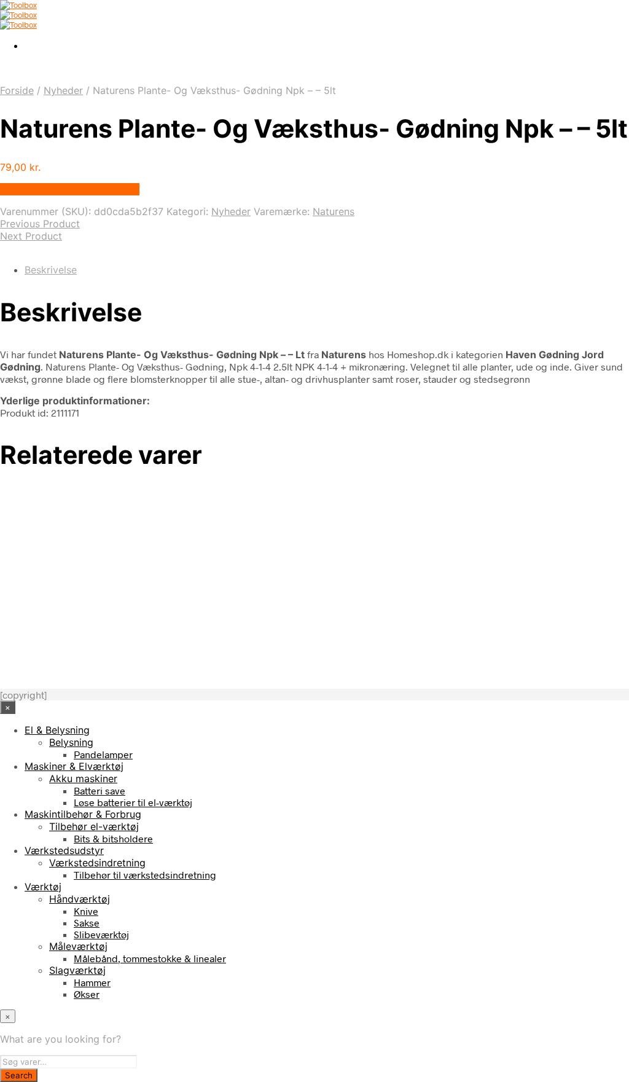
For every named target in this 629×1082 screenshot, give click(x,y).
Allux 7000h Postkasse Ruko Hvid (114, 513)
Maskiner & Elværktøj (74, 766)
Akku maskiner (83, 778)
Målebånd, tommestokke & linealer (150, 958)
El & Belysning (57, 730)
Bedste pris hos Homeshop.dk (69, 189)
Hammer (92, 982)
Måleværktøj (78, 946)
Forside (17, 90)
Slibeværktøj (101, 934)
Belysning (71, 742)
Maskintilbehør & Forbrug (83, 814)
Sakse (87, 922)
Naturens (333, 211)
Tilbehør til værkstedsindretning (145, 874)
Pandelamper (103, 754)
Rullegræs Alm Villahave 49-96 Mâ (117, 655)
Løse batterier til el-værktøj (133, 802)
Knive (86, 911)
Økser (87, 994)
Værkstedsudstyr (64, 850)
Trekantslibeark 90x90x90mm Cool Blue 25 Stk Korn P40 (157, 561)
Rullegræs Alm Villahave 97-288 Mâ (119, 607)
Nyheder (63, 90)
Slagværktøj (77, 970)
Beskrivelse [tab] (51, 270)
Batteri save (99, 790)
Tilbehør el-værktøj (94, 826)
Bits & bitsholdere (113, 838)
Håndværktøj (79, 899)
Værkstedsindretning (97, 863)
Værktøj (43, 886)
